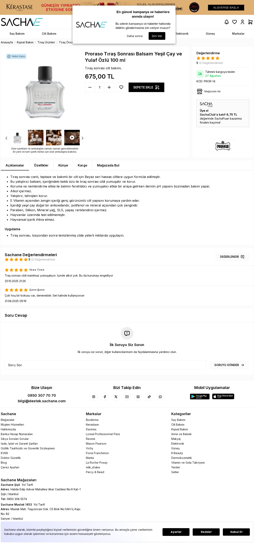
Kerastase (92, 424)
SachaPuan (222, 118)
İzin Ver (157, 36)
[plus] (90, 87)
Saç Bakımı (178, 419)
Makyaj (176, 438)
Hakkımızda (8, 429)
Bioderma (92, 419)
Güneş (175, 448)
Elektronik (177, 443)
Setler (175, 472)
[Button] (121, 87)
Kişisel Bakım (179, 429)
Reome (90, 438)
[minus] (109, 87)
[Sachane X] (116, 397)
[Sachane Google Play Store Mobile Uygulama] (200, 396)
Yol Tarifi (27, 484)
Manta (90, 457)
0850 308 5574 (17, 499)
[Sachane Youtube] (127, 397)
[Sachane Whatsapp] (160, 397)
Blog (4, 462)
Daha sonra (134, 36)
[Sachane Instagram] (94, 397)
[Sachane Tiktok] (149, 397)
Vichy (89, 448)
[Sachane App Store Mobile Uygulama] (223, 396)
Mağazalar (7, 419)
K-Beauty (177, 453)
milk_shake (93, 467)
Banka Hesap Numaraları (17, 434)
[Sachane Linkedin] (138, 397)
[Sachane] (22, 22)
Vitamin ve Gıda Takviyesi (188, 462)
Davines (91, 429)
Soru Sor (15, 365)
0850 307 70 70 (42, 395)
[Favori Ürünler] (234, 22)
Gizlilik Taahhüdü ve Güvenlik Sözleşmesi (28, 448)
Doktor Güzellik (11, 457)
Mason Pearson (96, 443)
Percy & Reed (95, 472)
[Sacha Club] (223, 104)
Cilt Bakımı (177, 424)
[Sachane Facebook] (105, 397)
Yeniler (175, 467)
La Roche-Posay (97, 462)
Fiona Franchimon (97, 453)
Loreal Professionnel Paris (103, 434)
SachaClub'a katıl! (213, 114)
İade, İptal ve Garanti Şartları (19, 443)
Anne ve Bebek (181, 434)
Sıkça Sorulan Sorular (15, 438)
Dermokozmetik (181, 457)
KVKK (4, 453)
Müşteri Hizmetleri (12, 424)
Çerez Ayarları (10, 467)
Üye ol (204, 110)
